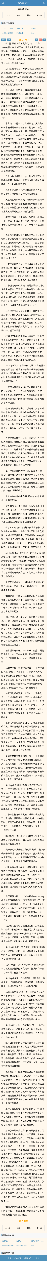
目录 (18, 15)
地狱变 (33, 28)
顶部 (37, 1258)
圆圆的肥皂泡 (21, 1245)
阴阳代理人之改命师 (38, 1241)
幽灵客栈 (5, 1241)
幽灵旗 (19, 1241)
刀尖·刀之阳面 (7, 28)
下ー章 (39, 15)
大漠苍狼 (19, 33)
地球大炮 (19, 28)
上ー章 (7, 15)
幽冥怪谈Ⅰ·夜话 (8, 1245)
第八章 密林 (23, 2)
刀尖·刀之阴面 (7, 33)
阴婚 (32, 1245)
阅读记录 (17, 1258)
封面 (29, 15)
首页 (9, 1258)
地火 (32, 33)
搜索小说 (27, 1258)
